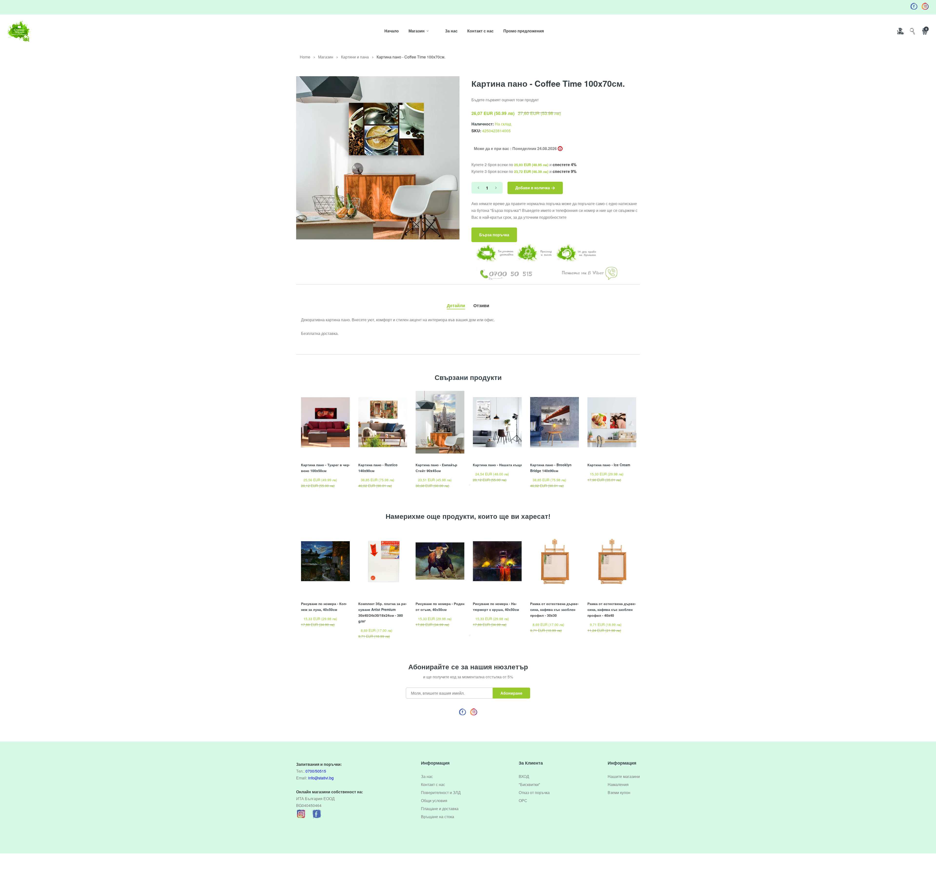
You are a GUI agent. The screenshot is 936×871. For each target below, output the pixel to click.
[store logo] (19, 31)
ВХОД (524, 776)
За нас (451, 31)
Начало (391, 31)
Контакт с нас (480, 31)
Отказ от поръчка (534, 792)
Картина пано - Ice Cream (608, 464)
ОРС (523, 800)
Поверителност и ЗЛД (441, 792)
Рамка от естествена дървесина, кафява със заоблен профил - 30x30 (554, 609)
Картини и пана (355, 57)
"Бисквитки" (529, 784)
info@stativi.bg (321, 778)
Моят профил (900, 31)
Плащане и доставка (439, 808)
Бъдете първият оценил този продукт (505, 100)
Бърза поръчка (494, 234)
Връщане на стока (437, 816)
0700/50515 (315, 771)
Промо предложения (523, 31)
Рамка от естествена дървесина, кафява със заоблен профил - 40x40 (611, 609)
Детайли (456, 305)
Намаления (618, 784)
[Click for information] (560, 148)
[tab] (456, 304)
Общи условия (434, 800)
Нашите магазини (624, 776)
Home (305, 57)
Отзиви (481, 305)
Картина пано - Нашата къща (497, 464)
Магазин (417, 31)
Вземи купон (619, 792)
